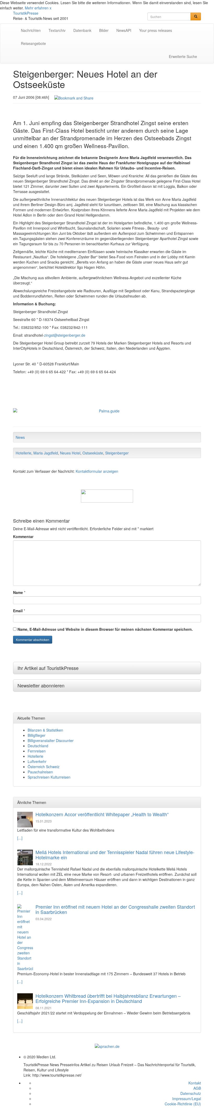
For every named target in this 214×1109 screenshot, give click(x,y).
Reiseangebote (33, 43)
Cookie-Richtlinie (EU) (183, 1103)
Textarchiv (57, 30)
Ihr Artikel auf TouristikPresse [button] (48, 667)
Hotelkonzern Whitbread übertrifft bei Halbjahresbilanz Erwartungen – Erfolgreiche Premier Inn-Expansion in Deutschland (108, 998)
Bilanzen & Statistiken (45, 730)
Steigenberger (117, 453)
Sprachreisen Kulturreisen (49, 777)
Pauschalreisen (40, 771)
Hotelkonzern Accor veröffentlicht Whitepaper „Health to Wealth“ (102, 814)
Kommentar (23, 536)
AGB (197, 1088)
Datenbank (82, 30)
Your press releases (155, 30)
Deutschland (38, 745)
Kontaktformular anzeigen (97, 471)
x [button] (50, 7)
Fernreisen (37, 751)
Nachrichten (31, 30)
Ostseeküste (92, 453)
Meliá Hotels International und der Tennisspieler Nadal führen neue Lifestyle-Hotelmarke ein (114, 855)
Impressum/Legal (186, 1098)
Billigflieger (36, 735)
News (20, 437)
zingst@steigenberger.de (64, 335)
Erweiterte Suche (183, 56)
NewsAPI (123, 30)
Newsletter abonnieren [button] (40, 685)
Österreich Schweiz (44, 766)
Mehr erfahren (37, 7)
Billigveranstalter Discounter (51, 740)
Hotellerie (23, 453)
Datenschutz (190, 1093)
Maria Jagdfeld (45, 453)
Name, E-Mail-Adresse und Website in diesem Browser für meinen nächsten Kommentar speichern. (105, 629)
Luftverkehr (37, 761)
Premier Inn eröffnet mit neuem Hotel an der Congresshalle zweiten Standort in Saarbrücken (115, 909)
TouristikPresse (25, 13)
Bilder (104, 30)
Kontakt (194, 1082)
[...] (19, 837)
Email (18, 610)
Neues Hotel (70, 453)
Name (18, 592)
